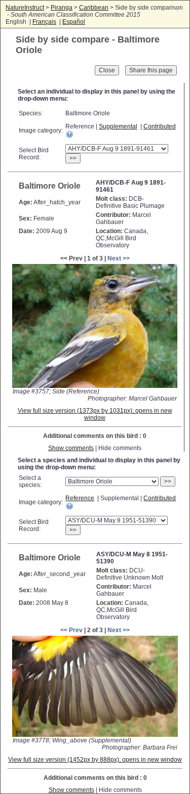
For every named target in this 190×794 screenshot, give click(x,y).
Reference (79, 498)
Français (44, 21)
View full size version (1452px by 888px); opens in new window (95, 759)
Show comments (71, 448)
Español (73, 21)
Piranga (61, 7)
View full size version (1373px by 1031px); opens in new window (95, 414)
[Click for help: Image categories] (69, 134)
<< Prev (71, 630)
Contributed (159, 126)
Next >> (118, 258)
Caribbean (93, 7)
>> (73, 158)
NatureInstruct (25, 7)
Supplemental (118, 126)
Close (107, 70)
